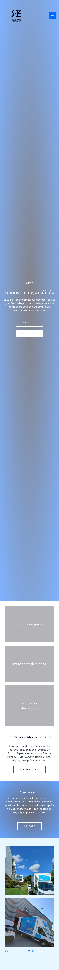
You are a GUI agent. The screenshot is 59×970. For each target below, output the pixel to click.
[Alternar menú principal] (52, 15)
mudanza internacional (30, 706)
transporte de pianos (29, 663)
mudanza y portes (29, 624)
